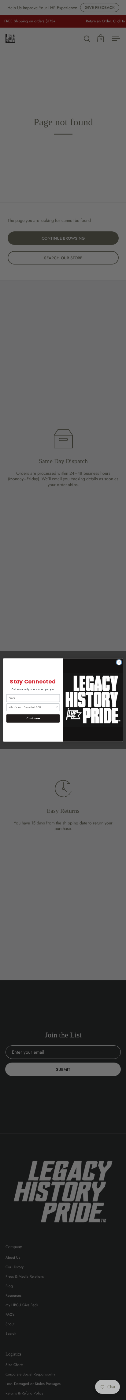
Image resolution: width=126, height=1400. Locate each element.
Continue (33, 719)
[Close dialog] (119, 662)
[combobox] (32, 707)
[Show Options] (56, 707)
